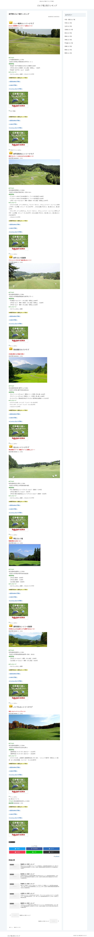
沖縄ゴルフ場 (68, 39)
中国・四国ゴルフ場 (70, 19)
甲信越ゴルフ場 (69, 43)
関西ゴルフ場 (68, 53)
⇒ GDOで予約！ (13, 85)
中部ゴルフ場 (68, 23)
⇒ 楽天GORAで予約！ (15, 81)
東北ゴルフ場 (12, 842)
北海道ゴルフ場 (69, 29)
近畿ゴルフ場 (68, 46)
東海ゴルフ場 (68, 36)
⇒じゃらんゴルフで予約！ (16, 89)
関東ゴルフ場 (68, 49)
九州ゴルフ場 (68, 26)
